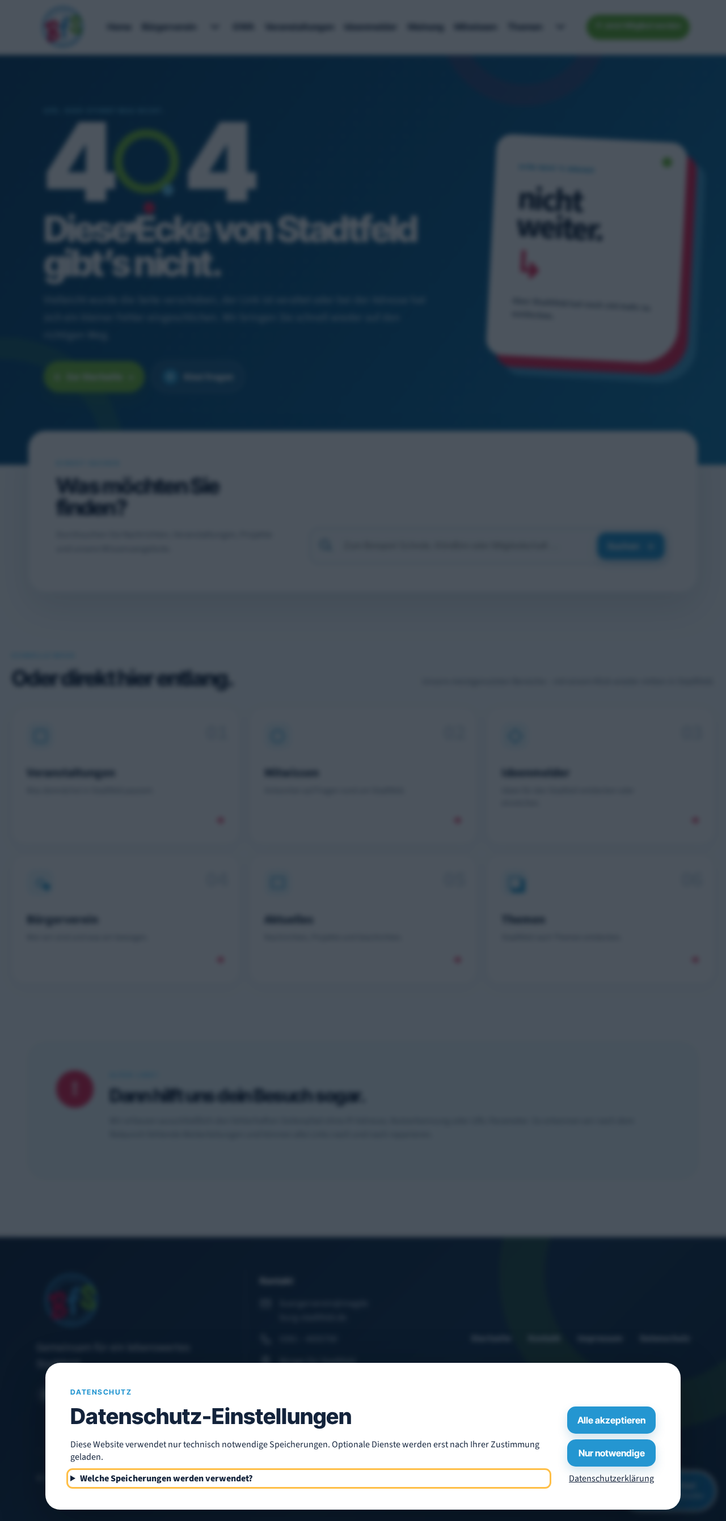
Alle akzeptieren (611, 1420)
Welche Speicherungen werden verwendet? (166, 1478)
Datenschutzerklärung (611, 1478)
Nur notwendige (612, 1453)
